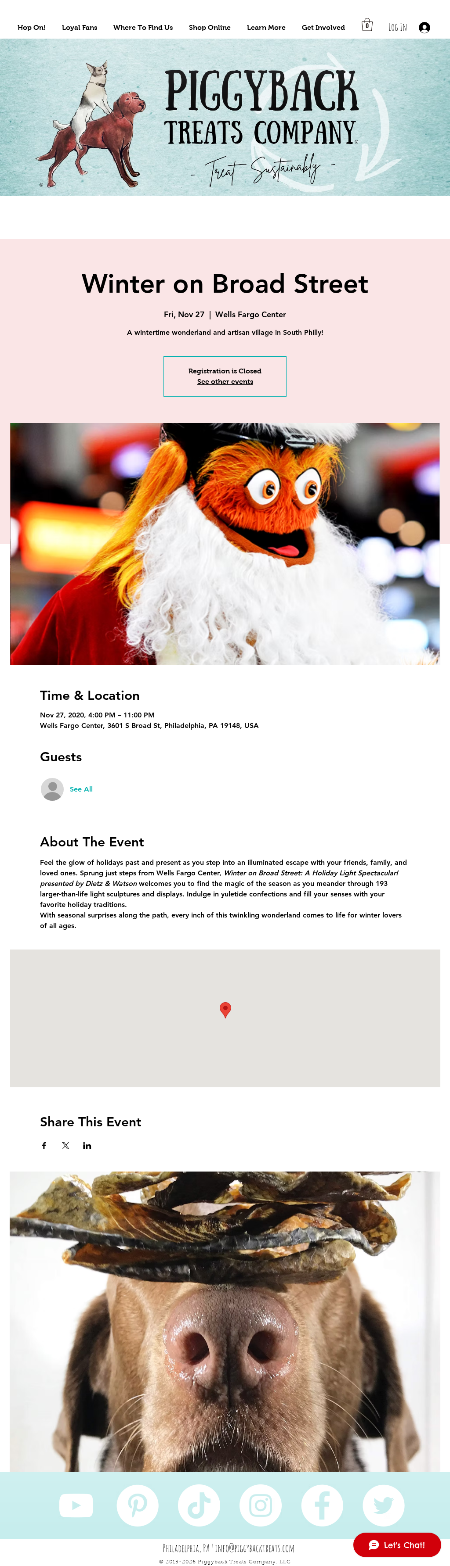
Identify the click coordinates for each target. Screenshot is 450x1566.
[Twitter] (384, 1505)
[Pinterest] (137, 1505)
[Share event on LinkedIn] (87, 1145)
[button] (32, 27)
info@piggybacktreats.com (255, 1548)
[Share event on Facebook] (44, 1145)
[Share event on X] (66, 1145)
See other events (225, 381)
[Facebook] (322, 1505)
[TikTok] (199, 1505)
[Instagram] (261, 1505)
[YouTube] (76, 1505)
